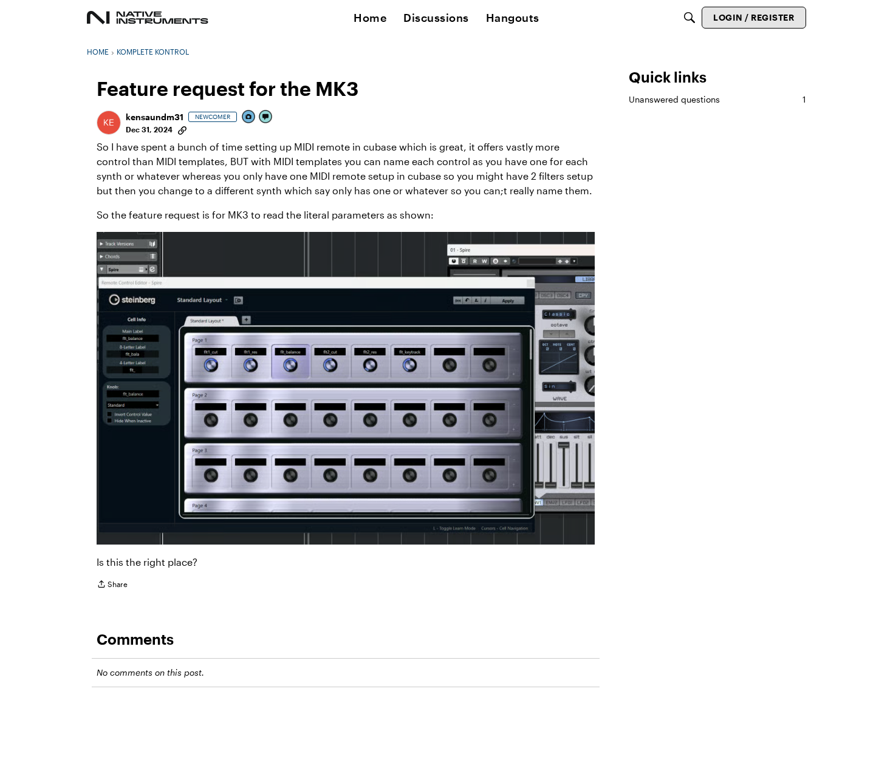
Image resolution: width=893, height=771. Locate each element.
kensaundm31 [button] (154, 117)
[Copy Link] (182, 129)
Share (112, 585)
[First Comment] (266, 117)
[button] (109, 122)
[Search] (689, 18)
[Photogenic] (249, 117)
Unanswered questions (717, 99)
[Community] (147, 17)
